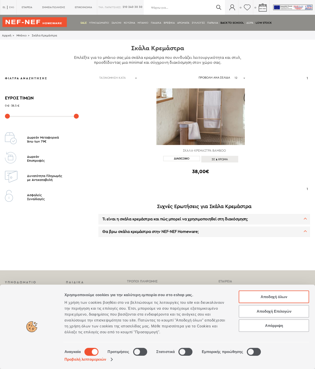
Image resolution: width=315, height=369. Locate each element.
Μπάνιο (21, 35)
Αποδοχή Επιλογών (274, 311)
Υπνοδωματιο (99, 22)
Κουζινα (129, 22)
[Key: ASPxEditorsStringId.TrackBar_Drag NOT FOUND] (7, 116)
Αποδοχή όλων (274, 297)
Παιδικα (156, 22)
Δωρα (249, 22)
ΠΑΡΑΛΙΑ (212, 22)
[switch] (140, 352)
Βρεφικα (169, 22)
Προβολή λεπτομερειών (85, 359)
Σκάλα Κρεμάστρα (44, 35)
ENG (11, 7)
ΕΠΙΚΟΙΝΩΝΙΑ (83, 7)
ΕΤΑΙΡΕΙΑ (27, 7)
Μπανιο (143, 22)
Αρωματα (183, 22)
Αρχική (6, 35)
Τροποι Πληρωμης (142, 281)
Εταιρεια (225, 281)
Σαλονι (116, 22)
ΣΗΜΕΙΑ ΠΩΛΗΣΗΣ (53, 7)
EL (4, 7)
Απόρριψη (274, 325)
